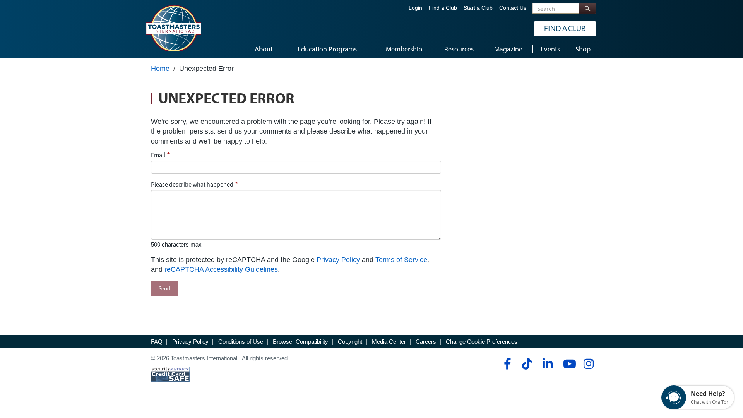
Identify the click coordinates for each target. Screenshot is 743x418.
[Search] (587, 8)
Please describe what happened (192, 184)
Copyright (350, 341)
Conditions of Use (240, 341)
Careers (426, 341)
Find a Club (443, 8)
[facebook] (506, 363)
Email (158, 155)
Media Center (389, 341)
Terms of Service (401, 260)
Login (415, 8)
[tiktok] (527, 363)
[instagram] (588, 363)
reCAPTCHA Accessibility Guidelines (221, 269)
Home (160, 68)
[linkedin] (547, 363)
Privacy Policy (338, 260)
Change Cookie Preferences (481, 341)
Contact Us (512, 8)
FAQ (157, 341)
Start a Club (478, 8)
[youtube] (568, 363)
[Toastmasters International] (173, 28)
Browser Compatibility (300, 341)
